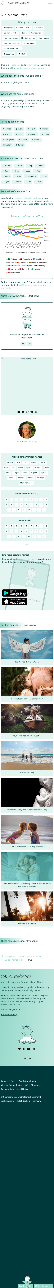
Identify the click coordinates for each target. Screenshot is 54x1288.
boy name (33, 65)
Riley (19, 176)
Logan (16, 472)
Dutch (20, 129)
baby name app (28, 559)
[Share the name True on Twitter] (23, 412)
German (7, 134)
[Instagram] (33, 1048)
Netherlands (22, 1001)
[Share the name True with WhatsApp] (27, 412)
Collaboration (7, 1089)
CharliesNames (8, 956)
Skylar (18, 181)
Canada (28, 285)
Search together (25, 1286)
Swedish (7, 145)
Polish (46, 134)
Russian (23, 139)
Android (28, 982)
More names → (26, 483)
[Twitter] (19, 1048)
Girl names (38, 28)
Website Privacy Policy (11, 1085)
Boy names (8, 28)
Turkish (21, 145)
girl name (15, 65)
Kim (29, 181)
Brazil (3, 998)
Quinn (29, 467)
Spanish (37, 139)
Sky (30, 165)
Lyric (17, 171)
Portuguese (9, 139)
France (28, 998)
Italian (20, 134)
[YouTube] (28, 1048)
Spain (40, 1001)
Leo (13, 467)
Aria (38, 171)
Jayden (44, 472)
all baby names (33, 990)
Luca (25, 462)
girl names (40, 987)
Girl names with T (11, 33)
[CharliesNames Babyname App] (15, 3)
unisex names (14, 990)
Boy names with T (23, 28)
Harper (7, 165)
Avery (20, 467)
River (41, 165)
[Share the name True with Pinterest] (31, 412)
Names (24, 33)
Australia (37, 285)
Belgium (44, 995)
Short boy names (11, 38)
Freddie (21, 478)
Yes (23, 343)
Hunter (38, 467)
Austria (36, 995)
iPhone (40, 982)
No (30, 343)
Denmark (20, 998)
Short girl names (28, 38)
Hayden (34, 472)
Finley (25, 472)
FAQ (26, 1085)
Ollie (8, 472)
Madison (40, 478)
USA (22, 285)
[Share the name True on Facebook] (18, 412)
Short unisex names (12, 43)
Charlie (10, 462)
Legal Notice (22, 1089)
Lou (45, 176)
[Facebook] (24, 1048)
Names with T (36, 33)
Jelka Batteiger (31, 441)
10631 (23, 54)
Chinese (7, 129)
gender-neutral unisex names (30, 68)
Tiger (7, 181)
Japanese (33, 134)
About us (35, 1085)
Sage (28, 171)
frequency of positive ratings (27, 198)
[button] (5, 383)
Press (13, 1081)
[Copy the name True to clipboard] (36, 412)
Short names (44, 38)
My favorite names (42, 1286)
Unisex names (29, 43)
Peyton (12, 478)
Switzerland (6, 1004)
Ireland (11, 1001)
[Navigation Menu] (50, 3)
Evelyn (33, 462)
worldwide (6, 288)
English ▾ (27, 1058)
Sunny (7, 176)
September (32, 176)
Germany (37, 998)
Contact (4, 1081)
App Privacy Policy (27, 1081)
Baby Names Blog (9, 1014)
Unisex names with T (12, 48)
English (32, 129)
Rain (6, 171)
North (19, 165)
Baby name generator (11, 1009)
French (45, 129)
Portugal (33, 1001)
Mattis (30, 478)
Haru (40, 181)
